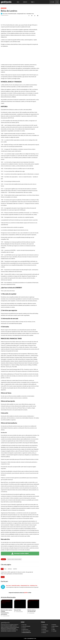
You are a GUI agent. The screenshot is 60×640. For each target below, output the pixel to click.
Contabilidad (44, 627)
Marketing (54, 624)
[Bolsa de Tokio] (20, 604)
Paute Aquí (24, 624)
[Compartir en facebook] (29, 15)
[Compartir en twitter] (32, 15)
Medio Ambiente (55, 626)
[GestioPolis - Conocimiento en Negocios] (5, 622)
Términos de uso (25, 629)
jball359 (25, 592)
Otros (53, 627)
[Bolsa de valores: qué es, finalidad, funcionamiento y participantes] (6, 604)
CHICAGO (10, 569)
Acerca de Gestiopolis (26, 626)
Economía (44, 629)
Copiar (2, 577)
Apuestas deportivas (26, 632)
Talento (53, 629)
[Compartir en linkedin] (35, 15)
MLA (5, 569)
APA (2, 569)
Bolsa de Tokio (17, 610)
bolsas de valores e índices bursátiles (14, 559)
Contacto (24, 627)
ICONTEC (15, 569)
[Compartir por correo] (38, 15)
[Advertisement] (22, 20)
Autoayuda (44, 626)
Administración (45, 624)
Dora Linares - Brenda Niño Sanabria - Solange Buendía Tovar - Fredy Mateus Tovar (18, 13)
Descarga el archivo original (21, 553)
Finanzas (4, 8)
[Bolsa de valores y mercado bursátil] (33, 604)
